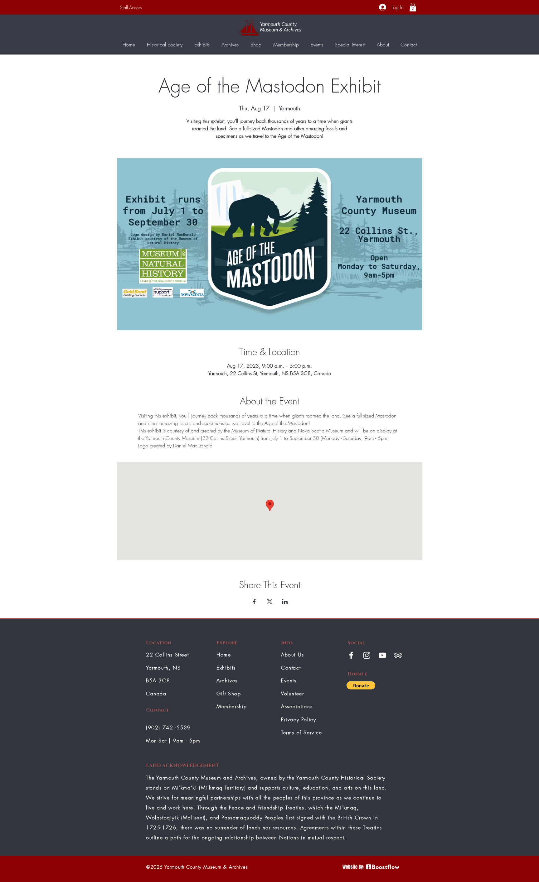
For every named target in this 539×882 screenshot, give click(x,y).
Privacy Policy (298, 719)
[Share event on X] (270, 601)
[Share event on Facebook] (254, 601)
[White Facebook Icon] (351, 655)
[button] (412, 7)
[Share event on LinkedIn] (285, 601)
